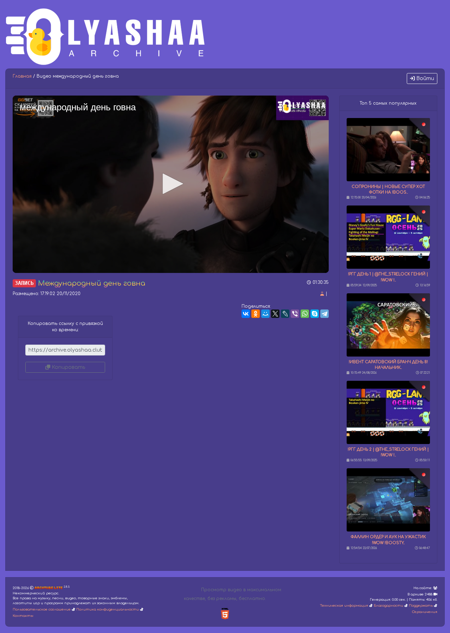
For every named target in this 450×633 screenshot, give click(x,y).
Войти (424, 78)
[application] (171, 184)
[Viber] (295, 313)
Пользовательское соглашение (42, 609)
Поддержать (421, 605)
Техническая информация (344, 605)
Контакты (23, 616)
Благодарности (388, 605)
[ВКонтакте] (246, 313)
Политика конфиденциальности (107, 609)
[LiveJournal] (285, 313)
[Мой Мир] (265, 313)
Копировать (67, 367)
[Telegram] (324, 313)
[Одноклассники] (255, 313)
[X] (275, 313)
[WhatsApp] (305, 313)
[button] (170, 183)
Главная (22, 76)
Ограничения (424, 612)
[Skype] (314, 313)
